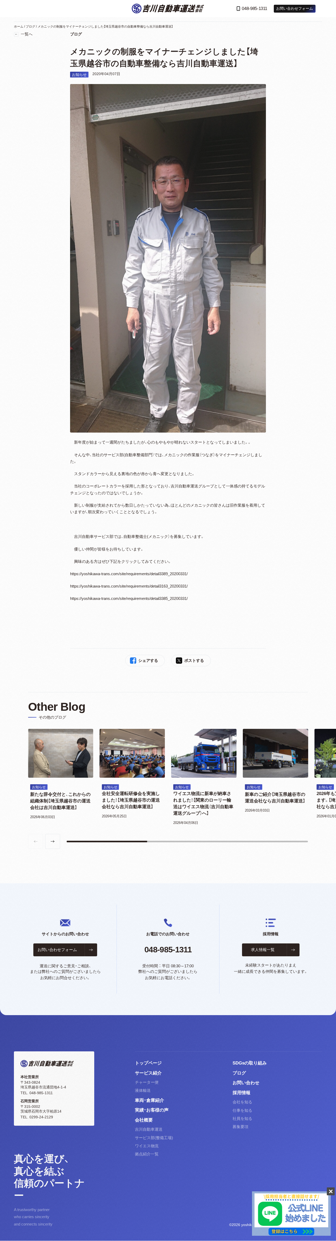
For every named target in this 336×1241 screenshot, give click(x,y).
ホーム (18, 26)
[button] (52, 841)
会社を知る (242, 1102)
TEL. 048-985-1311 (36, 1093)
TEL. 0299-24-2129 (36, 1117)
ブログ (30, 26)
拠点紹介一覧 (147, 1154)
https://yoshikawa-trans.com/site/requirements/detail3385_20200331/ (129, 598)
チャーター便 (147, 1082)
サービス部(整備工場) (154, 1138)
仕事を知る (242, 1110)
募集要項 (240, 1127)
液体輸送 (143, 1090)
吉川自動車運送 (148, 1129)
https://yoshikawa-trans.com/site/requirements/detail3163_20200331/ (129, 586)
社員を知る (242, 1119)
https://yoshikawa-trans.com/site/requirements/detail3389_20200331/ (129, 574)
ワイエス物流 (147, 1146)
